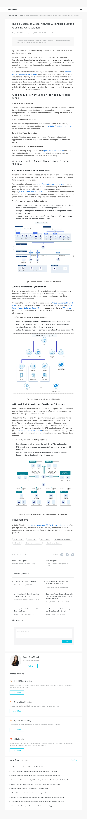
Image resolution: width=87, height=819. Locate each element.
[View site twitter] (72, 554)
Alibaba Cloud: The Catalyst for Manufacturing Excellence (30, 793)
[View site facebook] (67, 554)
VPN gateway (67, 308)
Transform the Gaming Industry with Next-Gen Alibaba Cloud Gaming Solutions (37, 801)
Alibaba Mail (19, 739)
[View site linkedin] (61, 554)
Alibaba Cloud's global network (61, 126)
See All (73, 760)
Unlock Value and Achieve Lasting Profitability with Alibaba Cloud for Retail (35, 784)
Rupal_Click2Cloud (18, 33)
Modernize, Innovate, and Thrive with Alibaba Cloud (28, 767)
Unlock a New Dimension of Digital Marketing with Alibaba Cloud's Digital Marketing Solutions (42, 780)
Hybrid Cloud (18, 539)
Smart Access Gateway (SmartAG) (50, 184)
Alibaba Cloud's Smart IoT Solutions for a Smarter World (29, 788)
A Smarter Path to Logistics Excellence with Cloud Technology (31, 806)
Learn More (17, 692)
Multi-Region (45, 539)
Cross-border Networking (33, 543)
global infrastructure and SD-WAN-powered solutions (46, 525)
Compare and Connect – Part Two (25, 581)
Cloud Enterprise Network (62, 539)
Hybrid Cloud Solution (23, 681)
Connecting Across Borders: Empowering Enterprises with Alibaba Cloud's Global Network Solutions (59, 596)
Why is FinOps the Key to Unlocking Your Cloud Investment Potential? (34, 771)
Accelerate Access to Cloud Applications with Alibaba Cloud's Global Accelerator (37, 797)
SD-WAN (17, 543)
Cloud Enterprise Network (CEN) (32, 192)
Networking (31, 539)
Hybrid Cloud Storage (23, 720)
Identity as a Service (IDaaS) (30, 430)
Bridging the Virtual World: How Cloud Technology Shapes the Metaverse (35, 775)
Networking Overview (23, 702)
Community (13, 15)
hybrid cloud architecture (53, 151)
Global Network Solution (54, 543)
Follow (30, 666)
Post (66, 641)
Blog (21, 15)
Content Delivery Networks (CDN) (23, 563)
